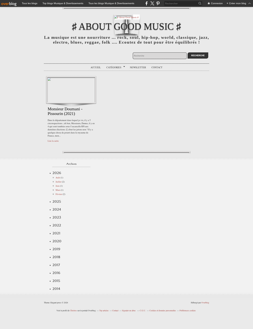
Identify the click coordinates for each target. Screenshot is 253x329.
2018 (56, 257)
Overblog (205, 302)
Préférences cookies (188, 310)
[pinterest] (158, 3)
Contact (156, 67)
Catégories (112, 67)
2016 (56, 273)
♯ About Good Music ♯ (126, 26)
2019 (56, 249)
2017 (56, 265)
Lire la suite (53, 140)
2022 (56, 225)
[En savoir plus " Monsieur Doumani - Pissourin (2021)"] (71, 101)
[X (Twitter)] (152, 3)
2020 (56, 241)
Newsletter (138, 67)
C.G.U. (143, 310)
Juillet (58, 181)
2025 (56, 201)
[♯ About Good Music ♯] (126, 16)
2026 (56, 173)
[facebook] (146, 3)
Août (58, 177)
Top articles (104, 310)
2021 (56, 233)
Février (59, 194)
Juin (58, 185)
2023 (56, 217)
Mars (58, 189)
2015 (56, 281)
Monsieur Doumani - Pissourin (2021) (65, 111)
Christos (73, 310)
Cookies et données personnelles (162, 310)
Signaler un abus (129, 310)
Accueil (96, 67)
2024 (56, 209)
